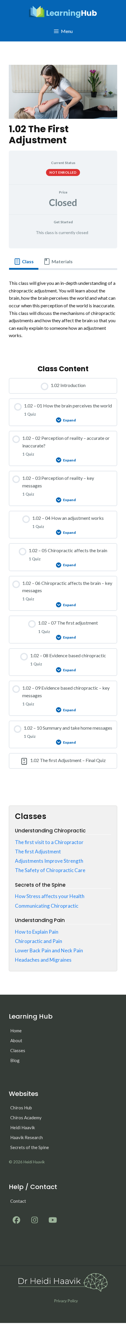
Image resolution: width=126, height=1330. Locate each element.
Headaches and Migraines (43, 960)
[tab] (24, 261)
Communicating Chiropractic (46, 906)
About (16, 1040)
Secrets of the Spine (29, 1147)
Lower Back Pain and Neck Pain (49, 950)
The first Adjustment (38, 851)
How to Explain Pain (36, 932)
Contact (18, 1201)
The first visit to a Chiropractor (49, 842)
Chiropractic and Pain (38, 941)
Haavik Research (26, 1137)
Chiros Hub (21, 1107)
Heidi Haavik (22, 1127)
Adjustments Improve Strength (49, 861)
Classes (17, 1050)
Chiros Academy (26, 1117)
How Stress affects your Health (49, 896)
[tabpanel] (63, 312)
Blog (15, 1060)
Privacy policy (66, 1300)
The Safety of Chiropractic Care (50, 870)
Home (16, 1030)
